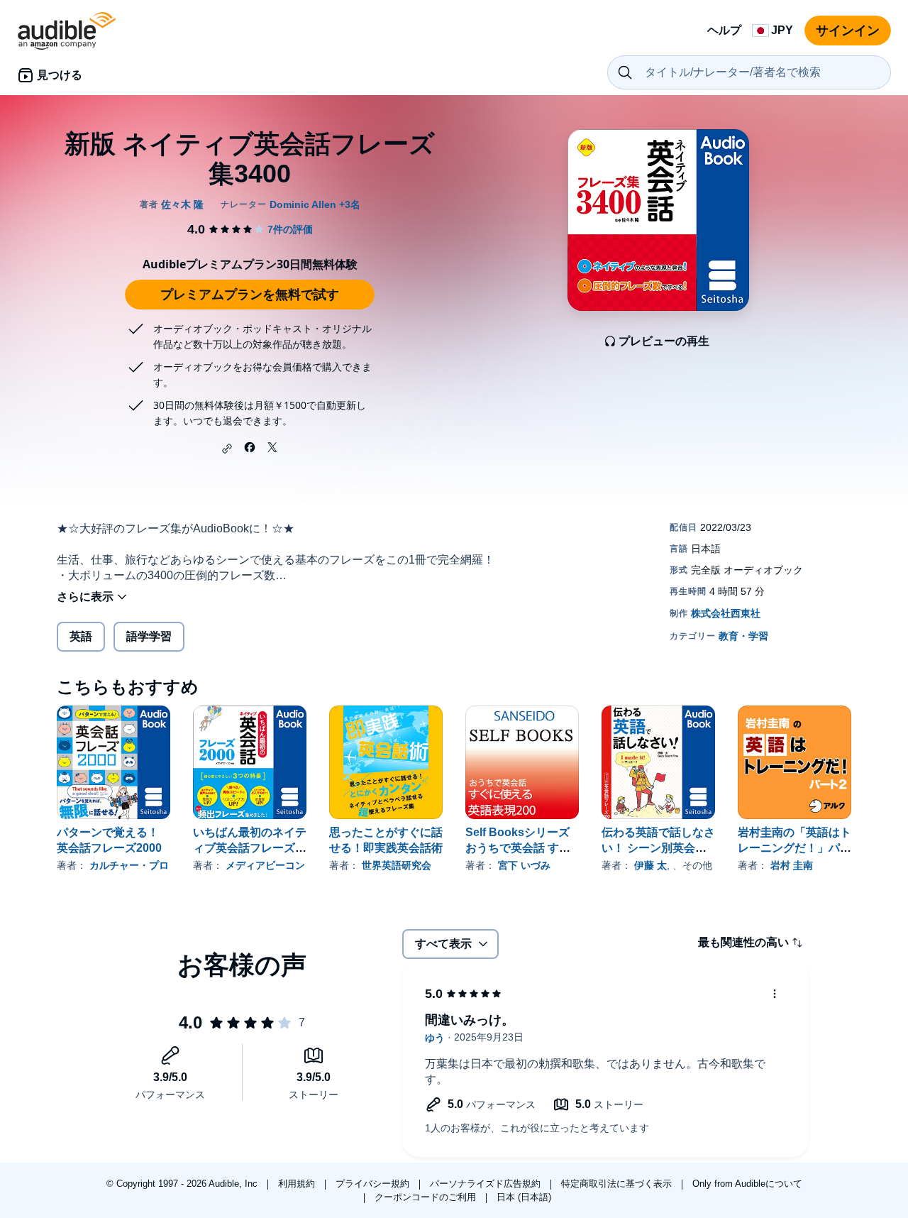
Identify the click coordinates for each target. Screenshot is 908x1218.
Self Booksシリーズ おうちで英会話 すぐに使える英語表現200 (520, 847)
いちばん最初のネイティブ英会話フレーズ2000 (249, 847)
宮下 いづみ (524, 865)
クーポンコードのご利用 (427, 1197)
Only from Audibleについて (747, 1183)
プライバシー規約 (374, 1183)
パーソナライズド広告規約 (486, 1183)
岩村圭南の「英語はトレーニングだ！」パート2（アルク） (794, 847)
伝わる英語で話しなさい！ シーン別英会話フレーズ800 (658, 847)
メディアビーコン (265, 865)
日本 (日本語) (524, 1197)
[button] (227, 448)
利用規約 (298, 1183)
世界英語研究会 (396, 865)
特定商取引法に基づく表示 (618, 1183)
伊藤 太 (650, 865)
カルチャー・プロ (129, 865)
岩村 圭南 (791, 865)
